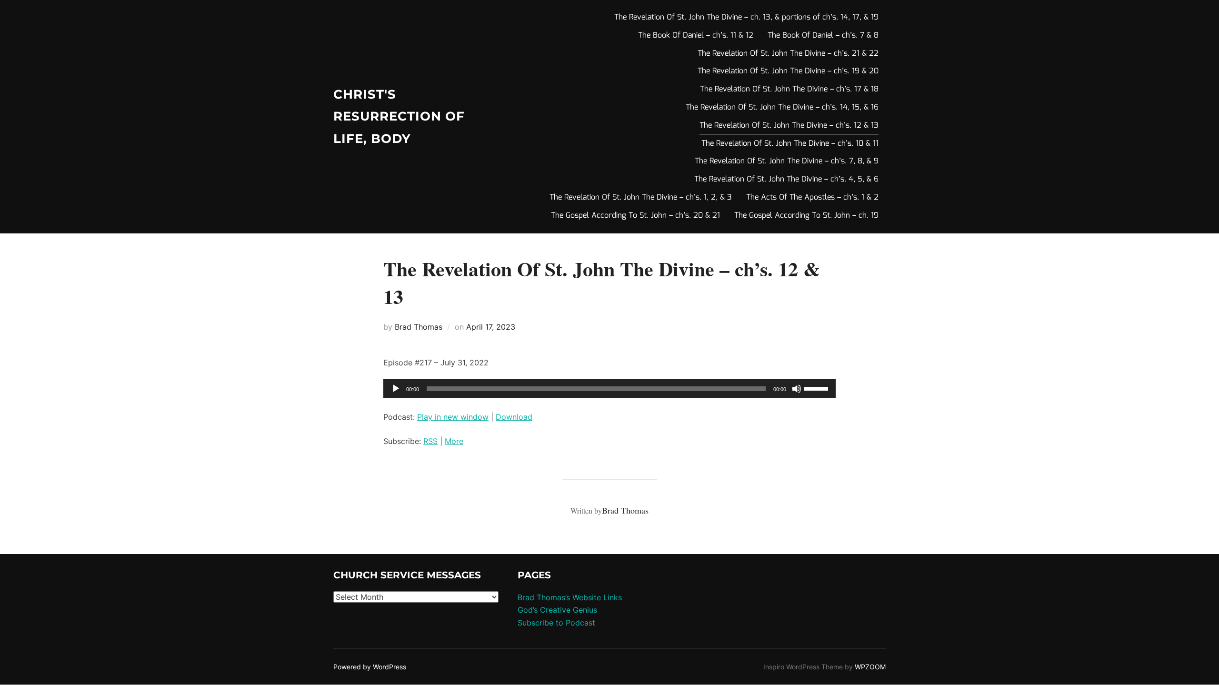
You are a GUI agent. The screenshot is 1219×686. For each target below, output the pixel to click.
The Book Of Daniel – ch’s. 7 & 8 (823, 35)
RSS (430, 441)
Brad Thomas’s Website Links (570, 597)
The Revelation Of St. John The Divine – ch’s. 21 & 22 (788, 54)
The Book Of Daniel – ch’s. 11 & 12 (695, 35)
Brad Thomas (418, 327)
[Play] (395, 388)
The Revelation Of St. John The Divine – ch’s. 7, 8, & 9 (787, 161)
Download (514, 417)
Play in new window (453, 417)
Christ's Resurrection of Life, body (399, 117)
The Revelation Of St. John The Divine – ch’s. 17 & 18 (789, 89)
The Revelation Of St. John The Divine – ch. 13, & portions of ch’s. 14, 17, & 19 (746, 17)
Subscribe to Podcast (556, 622)
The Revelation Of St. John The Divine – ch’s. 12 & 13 (789, 125)
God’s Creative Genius (557, 610)
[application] (609, 388)
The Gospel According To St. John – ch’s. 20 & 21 (635, 216)
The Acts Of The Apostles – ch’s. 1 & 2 (812, 197)
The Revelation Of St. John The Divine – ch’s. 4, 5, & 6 (786, 179)
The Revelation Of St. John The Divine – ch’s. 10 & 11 (790, 144)
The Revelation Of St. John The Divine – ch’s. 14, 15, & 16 (782, 107)
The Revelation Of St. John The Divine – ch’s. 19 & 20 (788, 71)
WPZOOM (870, 667)
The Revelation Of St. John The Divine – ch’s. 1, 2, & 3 (641, 197)
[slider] (817, 387)
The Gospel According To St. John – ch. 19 (806, 216)
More (454, 441)
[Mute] (796, 388)
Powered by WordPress (369, 667)
